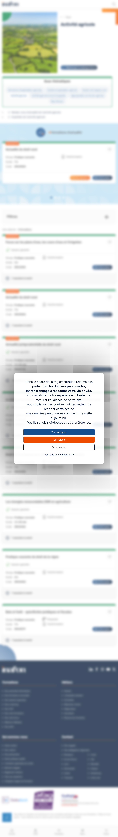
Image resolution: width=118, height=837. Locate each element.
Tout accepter (59, 432)
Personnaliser (59, 447)
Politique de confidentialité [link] (59, 454)
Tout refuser (59, 439)
